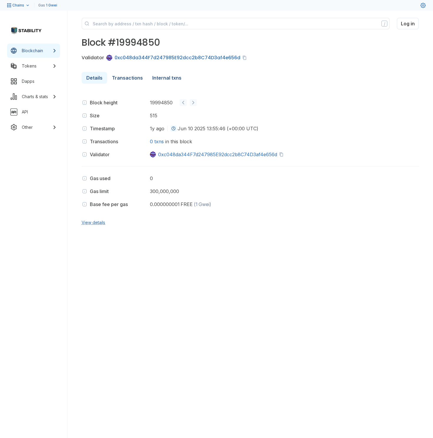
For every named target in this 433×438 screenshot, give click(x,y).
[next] (193, 102)
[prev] (183, 102)
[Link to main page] (26, 30)
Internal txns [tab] (166, 78)
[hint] (84, 103)
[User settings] (423, 5)
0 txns (157, 141)
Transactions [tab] (127, 78)
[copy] (246, 58)
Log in (408, 24)
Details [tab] (94, 78)
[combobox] (173, 128)
